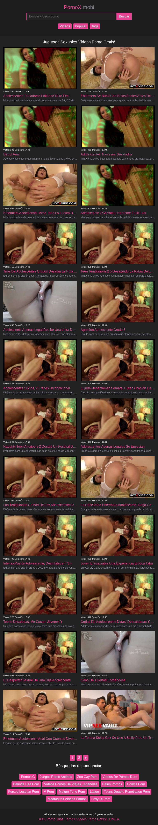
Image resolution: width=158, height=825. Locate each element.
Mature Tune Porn (72, 791)
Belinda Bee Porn (26, 784)
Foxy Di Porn (100, 799)
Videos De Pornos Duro (119, 777)
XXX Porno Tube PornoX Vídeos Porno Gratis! (73, 819)
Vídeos (65, 26)
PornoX (79, 7)
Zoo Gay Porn (87, 777)
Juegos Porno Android (56, 777)
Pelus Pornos (112, 784)
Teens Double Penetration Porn (127, 791)
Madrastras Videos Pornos (67, 799)
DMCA (114, 819)
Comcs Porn (136, 784)
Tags (94, 26)
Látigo (94, 791)
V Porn (49, 791)
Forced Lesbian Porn (23, 791)
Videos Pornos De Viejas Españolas (70, 784)
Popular (80, 26)
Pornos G (28, 777)
